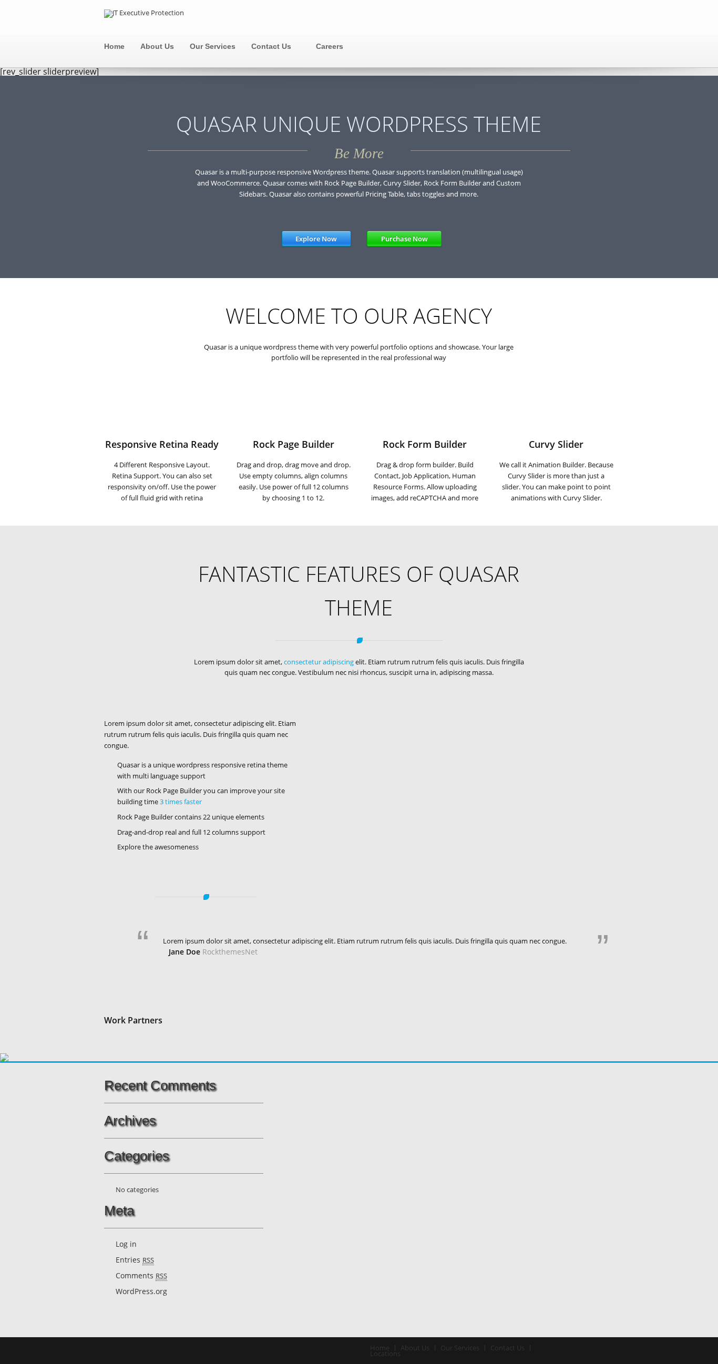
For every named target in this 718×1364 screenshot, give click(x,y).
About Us (157, 46)
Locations (385, 1353)
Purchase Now (404, 238)
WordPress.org (141, 1291)
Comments (141, 1275)
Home (114, 46)
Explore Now (316, 238)
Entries (135, 1260)
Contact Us (271, 46)
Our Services (212, 46)
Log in (126, 1244)
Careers (329, 46)
